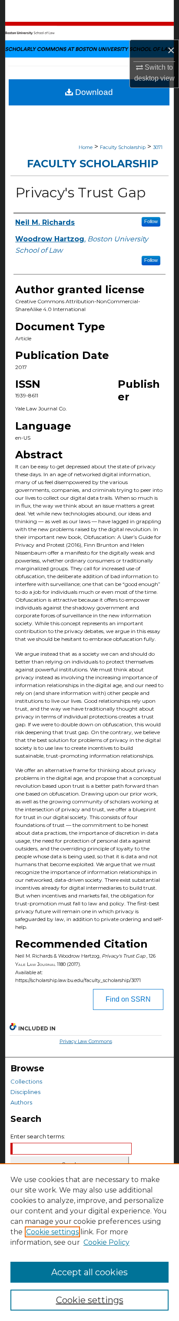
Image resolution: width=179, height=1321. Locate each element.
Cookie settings (52, 1232)
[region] (89, 1242)
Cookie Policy (106, 1242)
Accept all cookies (89, 1272)
